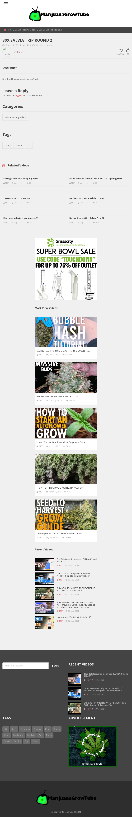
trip (28, 145)
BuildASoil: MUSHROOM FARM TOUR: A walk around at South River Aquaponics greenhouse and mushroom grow (76, 604)
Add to (121, 54)
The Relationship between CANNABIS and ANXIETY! (77, 560)
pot (40, 735)
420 (5, 729)
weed (35, 741)
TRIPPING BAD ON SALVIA (16, 198)
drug (47, 729)
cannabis (25, 729)
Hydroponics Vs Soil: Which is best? (74, 617)
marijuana (18, 735)
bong (13, 729)
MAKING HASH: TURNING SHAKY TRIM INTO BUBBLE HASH (64, 350)
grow (6, 735)
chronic (37, 729)
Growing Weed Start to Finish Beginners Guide (59, 533)
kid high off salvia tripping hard (20, 178)
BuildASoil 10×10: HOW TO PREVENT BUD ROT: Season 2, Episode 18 (76, 589)
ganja (57, 729)
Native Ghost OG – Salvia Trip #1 (86, 198)
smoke (17, 741)
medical (31, 735)
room (49, 735)
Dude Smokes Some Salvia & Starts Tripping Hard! (96, 178)
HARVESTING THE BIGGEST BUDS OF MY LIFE (58, 396)
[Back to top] (122, 810)
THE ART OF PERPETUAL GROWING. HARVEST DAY (60, 487)
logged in (19, 95)
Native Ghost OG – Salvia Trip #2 (86, 218)
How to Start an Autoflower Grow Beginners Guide (61, 442)
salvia (19, 145)
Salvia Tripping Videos (26, 29)
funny (8, 145)
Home (10, 29)
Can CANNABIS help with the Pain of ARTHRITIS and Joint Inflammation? (74, 574)
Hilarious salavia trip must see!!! (20, 218)
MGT (21, 51)
